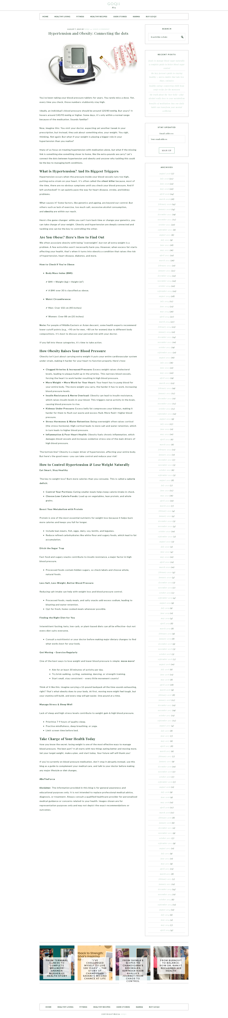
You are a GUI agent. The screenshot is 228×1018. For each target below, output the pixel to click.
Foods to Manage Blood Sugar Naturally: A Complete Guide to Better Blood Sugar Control (166, 64)
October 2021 (165, 470)
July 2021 (165, 485)
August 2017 (165, 725)
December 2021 (165, 460)
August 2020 (165, 541)
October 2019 (165, 592)
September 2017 (165, 720)
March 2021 (165, 506)
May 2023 (164, 373)
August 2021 (165, 480)
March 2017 (165, 751)
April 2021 (165, 500)
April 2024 (165, 316)
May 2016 (165, 802)
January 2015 (165, 884)
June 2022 (165, 429)
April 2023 (165, 378)
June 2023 (164, 368)
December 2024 (165, 276)
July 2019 (165, 608)
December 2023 (165, 337)
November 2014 (165, 894)
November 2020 (165, 526)
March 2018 (165, 690)
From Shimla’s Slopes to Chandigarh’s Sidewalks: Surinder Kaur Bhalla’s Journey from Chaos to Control (133, 970)
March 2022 (165, 444)
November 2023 (165, 342)
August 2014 (164, 909)
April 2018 (165, 685)
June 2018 (164, 674)
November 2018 (165, 649)
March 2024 (164, 322)
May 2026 (164, 189)
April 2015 (165, 869)
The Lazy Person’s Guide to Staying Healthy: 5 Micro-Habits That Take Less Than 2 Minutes (166, 77)
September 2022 (165, 414)
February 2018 (165, 695)
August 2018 (164, 664)
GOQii (114, 3)
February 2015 (165, 879)
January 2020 (165, 577)
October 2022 (165, 408)
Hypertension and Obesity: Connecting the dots (88, 33)
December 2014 (165, 889)
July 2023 (164, 362)
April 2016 (165, 807)
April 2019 (165, 623)
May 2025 (164, 250)
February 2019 (165, 633)
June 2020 (165, 552)
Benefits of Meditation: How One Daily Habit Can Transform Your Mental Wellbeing (166, 107)
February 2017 (165, 756)
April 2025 (165, 255)
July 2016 (165, 792)
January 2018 (165, 700)
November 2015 (165, 833)
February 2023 (164, 388)
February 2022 (164, 449)
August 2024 (164, 296)
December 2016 (165, 766)
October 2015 (165, 838)
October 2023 (165, 347)
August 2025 (165, 235)
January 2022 (165, 454)
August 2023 (164, 357)
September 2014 (165, 904)
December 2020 (165, 521)
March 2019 (165, 628)
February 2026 (164, 204)
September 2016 (165, 782)
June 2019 (165, 613)
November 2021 (165, 465)
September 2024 (164, 291)
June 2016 (165, 797)
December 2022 (165, 398)
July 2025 (165, 240)
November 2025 (165, 219)
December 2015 (165, 828)
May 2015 (165, 863)
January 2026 (165, 209)
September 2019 (165, 598)
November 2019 (165, 587)
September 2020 (165, 536)
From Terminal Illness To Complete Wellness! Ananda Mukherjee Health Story (57, 968)
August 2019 (165, 603)
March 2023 (164, 383)
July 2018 (165, 669)
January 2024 (165, 332)
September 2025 (165, 230)
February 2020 (165, 572)
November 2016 (165, 771)
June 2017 (165, 736)
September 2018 (165, 659)
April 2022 (165, 439)
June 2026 (164, 183)
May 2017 (165, 741)
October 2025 (165, 224)
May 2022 (164, 434)
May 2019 (165, 618)
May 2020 (164, 557)
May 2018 (165, 679)
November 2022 (165, 403)
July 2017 (165, 731)
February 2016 (165, 817)
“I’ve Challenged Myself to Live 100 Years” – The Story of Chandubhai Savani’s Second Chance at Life (95, 969)
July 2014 (165, 915)
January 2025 (164, 270)
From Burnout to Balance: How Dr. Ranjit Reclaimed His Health (171, 965)
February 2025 (164, 265)
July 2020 (165, 546)
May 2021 (164, 495)
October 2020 (165, 531)
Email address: (166, 133)
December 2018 (165, 644)
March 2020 (164, 567)
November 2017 (165, 710)
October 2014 (165, 899)
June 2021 (164, 490)
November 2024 (165, 281)
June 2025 (164, 245)
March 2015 (165, 874)
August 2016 (164, 787)
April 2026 (165, 194)
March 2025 (164, 260)
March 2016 (164, 812)
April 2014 (165, 930)
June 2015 (165, 858)
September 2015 (165, 843)
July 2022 (164, 424)
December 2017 (165, 705)
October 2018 (165, 654)
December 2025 (165, 214)
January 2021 (165, 516)
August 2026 (165, 173)
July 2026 (164, 178)
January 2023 (165, 393)
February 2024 (164, 327)
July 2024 (164, 301)
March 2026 (164, 199)
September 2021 (165, 475)
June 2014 (165, 920)
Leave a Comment (101, 29)
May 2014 (165, 925)
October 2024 (165, 286)
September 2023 (165, 352)
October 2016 (165, 777)
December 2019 (165, 582)
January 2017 (165, 761)
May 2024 (164, 311)
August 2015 (164, 848)
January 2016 (165, 823)
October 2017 (165, 715)
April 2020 (165, 562)
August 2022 (165, 419)
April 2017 (165, 746)
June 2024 (164, 306)
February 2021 (165, 511)
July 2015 (165, 853)
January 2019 (165, 639)
